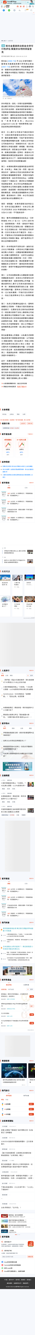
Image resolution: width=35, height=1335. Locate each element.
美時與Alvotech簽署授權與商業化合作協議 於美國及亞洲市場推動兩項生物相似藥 (29, 584)
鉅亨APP (11, 1280)
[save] (25, 10)
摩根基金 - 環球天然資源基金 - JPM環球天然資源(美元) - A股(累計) (14, 995)
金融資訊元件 (17, 1283)
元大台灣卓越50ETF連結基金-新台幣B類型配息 (14, 1022)
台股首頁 (23, 423)
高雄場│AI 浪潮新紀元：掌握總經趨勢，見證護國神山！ (20, 519)
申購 (31, 996)
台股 (4, 41)
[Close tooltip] (29, 14)
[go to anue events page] (27, 6)
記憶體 (8, 1104)
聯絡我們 (25, 1283)
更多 (31, 675)
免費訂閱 (30, 1256)
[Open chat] (31, 10)
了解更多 (30, 434)
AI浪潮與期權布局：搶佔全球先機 (15, 383)
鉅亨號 (18, 1280)
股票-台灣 (9, 1016)
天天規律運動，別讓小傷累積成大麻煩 (17, 605)
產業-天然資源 (11, 999)
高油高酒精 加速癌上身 (30, 605)
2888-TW (12, 61)
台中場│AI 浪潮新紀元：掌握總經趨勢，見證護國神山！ (20, 494)
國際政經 (9, 780)
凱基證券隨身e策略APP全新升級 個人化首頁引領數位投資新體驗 (5, 584)
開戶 (31, 1006)
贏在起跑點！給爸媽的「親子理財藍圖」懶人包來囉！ (17, 420)
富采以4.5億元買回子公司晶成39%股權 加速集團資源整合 (14, 561)
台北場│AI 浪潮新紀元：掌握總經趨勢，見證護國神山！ (20, 502)
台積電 (8, 1109)
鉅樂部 (23, 1280)
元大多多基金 (5, 1013)
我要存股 (30, 423)
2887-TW (6, 66)
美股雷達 (9, 793)
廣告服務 (9, 1283)
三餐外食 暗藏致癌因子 (17, 584)
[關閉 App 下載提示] (2, 2)
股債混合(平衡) (11, 1009)
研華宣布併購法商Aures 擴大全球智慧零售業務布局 (15, 552)
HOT (9, 493)
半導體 (8, 1114)
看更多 (31, 482)
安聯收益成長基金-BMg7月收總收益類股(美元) (14, 1005)
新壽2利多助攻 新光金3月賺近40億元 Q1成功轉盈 (18, 466)
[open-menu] (2, 6)
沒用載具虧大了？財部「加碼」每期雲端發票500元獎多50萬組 (5, 605)
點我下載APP (22, 386)
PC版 (5, 1280)
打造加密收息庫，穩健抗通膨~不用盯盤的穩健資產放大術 (20, 510)
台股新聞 (10, 41)
